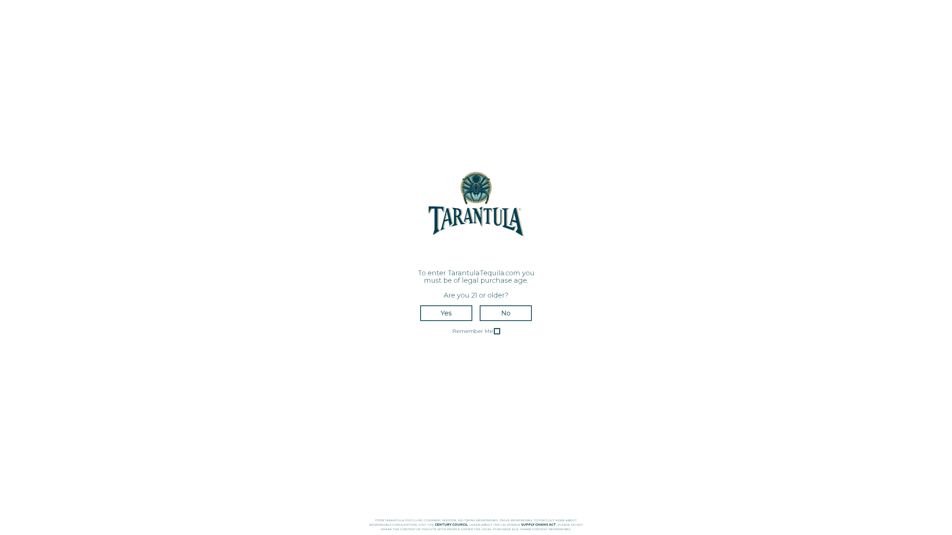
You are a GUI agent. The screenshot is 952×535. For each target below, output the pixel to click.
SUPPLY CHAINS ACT (538, 524)
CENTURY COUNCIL (451, 524)
